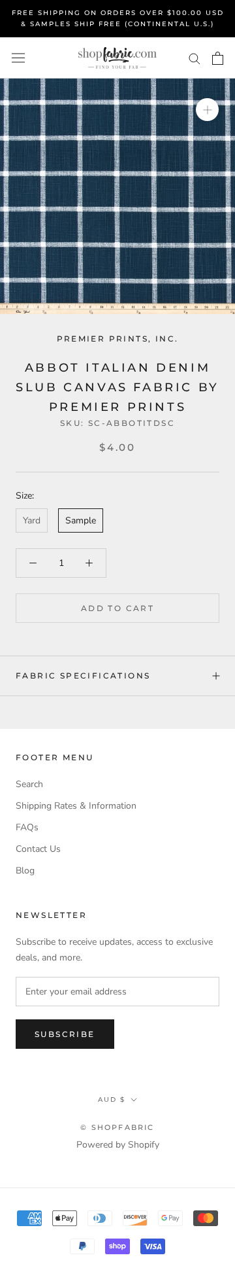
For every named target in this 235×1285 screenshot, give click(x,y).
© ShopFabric (117, 1127)
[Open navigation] (18, 58)
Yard (31, 520)
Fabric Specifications (83, 675)
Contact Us (38, 849)
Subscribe (65, 1034)
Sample (80, 520)
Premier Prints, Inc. (118, 338)
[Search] (194, 57)
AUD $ (111, 1099)
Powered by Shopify (117, 1144)
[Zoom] (207, 109)
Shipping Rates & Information (76, 806)
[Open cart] (217, 58)
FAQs (27, 827)
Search (29, 784)
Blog (25, 870)
